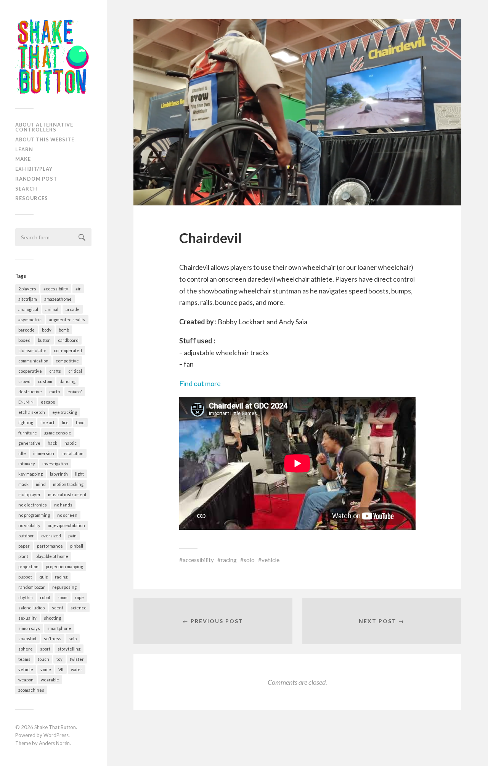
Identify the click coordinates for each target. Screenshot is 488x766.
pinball (76, 545)
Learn (24, 149)
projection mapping (64, 566)
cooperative (30, 371)
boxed (24, 340)
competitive (67, 360)
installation (72, 453)
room (62, 597)
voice (45, 669)
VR (61, 669)
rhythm (25, 597)
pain (72, 535)
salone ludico (31, 607)
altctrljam (27, 298)
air (78, 288)
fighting (25, 422)
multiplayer (29, 494)
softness (52, 638)
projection (28, 566)
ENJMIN (26, 401)
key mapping (30, 473)
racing (61, 576)
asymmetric (30, 319)
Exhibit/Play (34, 169)
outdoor (26, 535)
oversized (51, 535)
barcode (26, 329)
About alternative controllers (44, 127)
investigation (55, 463)
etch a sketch (31, 412)
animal (51, 309)
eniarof (74, 391)
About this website (44, 139)
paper (24, 545)
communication (33, 360)
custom (45, 381)
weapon (26, 679)
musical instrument (67, 494)
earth (54, 391)
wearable (50, 679)
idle (22, 453)
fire (65, 422)
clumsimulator (32, 350)
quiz (43, 576)
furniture (27, 432)
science (79, 607)
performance (50, 545)
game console (57, 432)
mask (23, 484)
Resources (31, 198)
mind (41, 484)
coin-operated (68, 350)
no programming (34, 515)
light (79, 473)
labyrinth (59, 473)
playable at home (51, 556)
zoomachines (31, 689)
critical (75, 371)
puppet (25, 576)
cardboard (68, 340)
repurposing (64, 587)
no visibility (29, 525)
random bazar (31, 587)
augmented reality (67, 319)
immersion (43, 453)
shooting (52, 617)
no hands (63, 504)
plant (23, 556)
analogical (28, 309)
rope (79, 597)
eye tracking (64, 412)
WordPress (56, 735)
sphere (25, 648)
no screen (67, 515)
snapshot (27, 638)
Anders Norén (54, 743)
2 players (27, 288)
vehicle (25, 669)
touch (43, 659)
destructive (30, 391)
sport (45, 648)
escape (48, 401)
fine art (47, 422)
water (76, 669)
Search (26, 189)
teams (24, 659)
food (80, 422)
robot (45, 597)
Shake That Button (55, 727)
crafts (55, 371)
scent (57, 607)
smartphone (59, 628)
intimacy (26, 463)
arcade (73, 309)
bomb (64, 329)
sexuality (27, 617)
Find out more (200, 383)
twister (77, 659)
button (44, 340)
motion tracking (68, 484)
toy (59, 659)
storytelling (69, 648)
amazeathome (58, 298)
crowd (24, 381)
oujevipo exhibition (66, 525)
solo (73, 638)
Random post (36, 179)
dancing (67, 381)
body (46, 329)
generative (29, 443)
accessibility (55, 288)
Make (23, 159)
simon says (29, 628)
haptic (70, 443)
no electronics (32, 504)
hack (52, 443)
